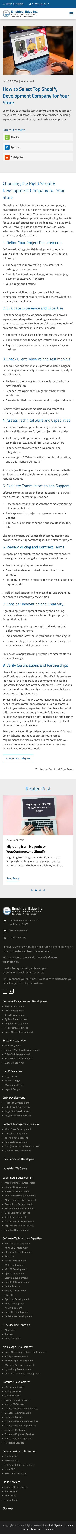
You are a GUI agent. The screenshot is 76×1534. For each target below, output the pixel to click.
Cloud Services (11, 1482)
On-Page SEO (11, 1456)
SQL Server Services (15, 1387)
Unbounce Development (18, 1151)
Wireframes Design (14, 1085)
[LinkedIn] (11, 991)
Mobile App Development (18, 1347)
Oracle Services (13, 1396)
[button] (32, 890)
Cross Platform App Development (22, 1373)
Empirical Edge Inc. (53, 1525)
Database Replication (16, 1430)
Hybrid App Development (18, 1369)
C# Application (12, 1286)
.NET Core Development (17, 1243)
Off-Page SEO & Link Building (19, 1465)
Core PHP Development (17, 1282)
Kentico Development (16, 1142)
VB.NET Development (16, 1269)
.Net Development (14, 1006)
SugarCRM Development (17, 1111)
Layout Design (12, 1089)
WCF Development (14, 1265)
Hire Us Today (11, 968)
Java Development (15, 1015)
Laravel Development (16, 1278)
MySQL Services (13, 1391)
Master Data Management (18, 1438)
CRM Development (14, 1097)
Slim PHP (9, 1295)
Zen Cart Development (17, 1230)
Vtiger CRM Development (18, 1116)
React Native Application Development (25, 1352)
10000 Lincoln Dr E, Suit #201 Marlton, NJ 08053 (24, 922)
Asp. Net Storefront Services (19, 1226)
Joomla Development (16, 1138)
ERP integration (13, 1046)
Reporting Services (14, 1443)
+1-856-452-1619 (40, 4)
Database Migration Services (19, 1434)
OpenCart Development (17, 1213)
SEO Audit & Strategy (16, 1473)
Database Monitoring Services (20, 1426)
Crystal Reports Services (17, 1400)
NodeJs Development (16, 1028)
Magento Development (17, 1191)
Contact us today (19, 758)
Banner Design (12, 1081)
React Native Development (19, 1032)
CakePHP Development (17, 1312)
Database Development (16, 1382)
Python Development (16, 1019)
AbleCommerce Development (20, 1200)
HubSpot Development (17, 1103)
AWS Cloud (10, 1496)
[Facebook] (5, 991)
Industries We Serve (15, 1168)
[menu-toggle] (71, 13)
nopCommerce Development (20, 1196)
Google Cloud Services (16, 1487)
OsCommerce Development (19, 1221)
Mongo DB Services (15, 1404)
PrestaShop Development (18, 1204)
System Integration (14, 1040)
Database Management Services (21, 1408)
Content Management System (21, 1124)
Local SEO (10, 1469)
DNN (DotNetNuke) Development (22, 1146)
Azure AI (9, 1334)
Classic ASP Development (18, 1252)
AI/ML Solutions (13, 1338)
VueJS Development (15, 1261)
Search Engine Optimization (19, 1451)
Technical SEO (12, 1461)
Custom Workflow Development (22, 1050)
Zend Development (15, 1303)
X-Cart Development (15, 1217)
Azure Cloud (11, 1491)
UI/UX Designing (12, 1071)
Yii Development (13, 1308)
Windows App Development (19, 1365)
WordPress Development (18, 1129)
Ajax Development (14, 1273)
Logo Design (11, 1076)
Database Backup (14, 1417)
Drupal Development (16, 1133)
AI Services (10, 1330)
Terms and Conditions (42, 1529)
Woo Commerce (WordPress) (20, 1183)
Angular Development (16, 1023)
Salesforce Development (18, 1107)
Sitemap (8, 1508)
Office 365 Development (17, 1054)
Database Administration (18, 1413)
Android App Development (19, 1361)
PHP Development (14, 1011)
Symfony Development (17, 1299)
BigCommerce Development (19, 1208)
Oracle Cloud (11, 1500)
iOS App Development (16, 1356)
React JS (9, 1256)
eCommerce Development (18, 1177)
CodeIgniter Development (18, 1316)
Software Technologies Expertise (22, 1238)
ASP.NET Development (16, 1248)
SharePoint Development (18, 1058)
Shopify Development (16, 1187)
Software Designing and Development (25, 1001)
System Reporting (14, 1063)
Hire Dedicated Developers (18, 1159)
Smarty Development (16, 1291)
